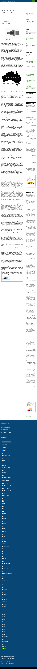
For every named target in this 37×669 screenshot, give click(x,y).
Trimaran (4, 584)
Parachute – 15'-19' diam (7, 485)
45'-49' (4, 621)
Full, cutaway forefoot (6, 641)
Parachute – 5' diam (6, 460)
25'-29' (4, 614)
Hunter (4, 548)
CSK (3, 508)
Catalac (4, 503)
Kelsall (4, 596)
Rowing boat (5, 575)
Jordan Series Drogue (6, 455)
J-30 (3, 553)
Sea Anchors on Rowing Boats (30, 45)
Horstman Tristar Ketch (6, 592)
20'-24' (4, 612)
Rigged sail (4, 465)
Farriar (4, 591)
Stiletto (4, 526)
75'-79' (4, 631)
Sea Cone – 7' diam (6, 493)
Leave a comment (10, 14)
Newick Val (5, 599)
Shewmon (4, 475)
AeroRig (4, 531)
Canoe (4, 536)
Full (3, 639)
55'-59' (4, 624)
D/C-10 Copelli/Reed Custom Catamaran (7, 425)
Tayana (4, 578)
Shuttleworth (5, 525)
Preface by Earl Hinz (29, 11)
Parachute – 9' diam (6, 462)
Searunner (4, 523)
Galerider (4, 453)
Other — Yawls (5, 570)
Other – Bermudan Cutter (7, 561)
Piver (4, 602)
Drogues (27, 19)
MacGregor (5, 518)
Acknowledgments (29, 97)
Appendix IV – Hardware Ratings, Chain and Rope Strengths (30, 78)
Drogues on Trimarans (29, 36)
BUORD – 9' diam (5, 452)
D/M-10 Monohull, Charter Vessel (9, 11)
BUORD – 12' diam (6, 480)
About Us (27, 95)
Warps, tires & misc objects (7, 477)
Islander (4, 551)
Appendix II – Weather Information (29, 72)
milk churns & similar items (7, 457)
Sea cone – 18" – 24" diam (7, 467)
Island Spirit (5, 513)
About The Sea (31, 103)
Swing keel (4, 646)
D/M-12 (19, 268)
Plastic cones (5, 463)
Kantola (4, 594)
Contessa (4, 539)
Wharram (4, 528)
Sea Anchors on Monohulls (30, 41)
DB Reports (28, 31)
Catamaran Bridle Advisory (30, 57)
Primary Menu (36, 1)
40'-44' (4, 619)
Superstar (4, 576)
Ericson (4, 543)
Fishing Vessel (5, 583)
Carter (4, 538)
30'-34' (4, 616)
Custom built (5, 589)
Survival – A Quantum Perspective (29, 14)
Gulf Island (4, 544)
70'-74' (4, 629)
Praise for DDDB (31, 192)
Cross (4, 587)
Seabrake (4, 472)
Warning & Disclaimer (29, 23)
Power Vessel (5, 581)
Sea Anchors (28, 17)
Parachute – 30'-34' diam (7, 490)
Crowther (4, 506)
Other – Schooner (5, 568)
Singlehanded (5, 444)
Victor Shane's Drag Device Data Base (8, 1)
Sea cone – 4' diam (6, 470)
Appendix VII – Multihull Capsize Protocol (29, 86)
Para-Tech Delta (5, 458)
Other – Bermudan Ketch (7, 563)
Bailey (4, 501)
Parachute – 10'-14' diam (7, 483)
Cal (3, 533)
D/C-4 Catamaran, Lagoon (11, 661)
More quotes (28, 188)
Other (4, 520)
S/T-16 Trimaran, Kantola (10, 656)
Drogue (4, 449)
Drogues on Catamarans (29, 33)
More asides (28, 416)
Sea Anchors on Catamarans (30, 38)
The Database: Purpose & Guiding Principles (30, 22)
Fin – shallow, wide (5, 636)
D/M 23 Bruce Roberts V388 (5, 427)
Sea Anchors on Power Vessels (30, 42)
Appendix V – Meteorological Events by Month (30, 81)
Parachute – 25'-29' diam (7, 488)
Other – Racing (5, 601)
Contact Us (27, 99)
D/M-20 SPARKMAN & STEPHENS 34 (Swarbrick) (8, 432)
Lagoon (4, 516)
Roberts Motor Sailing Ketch (7, 573)
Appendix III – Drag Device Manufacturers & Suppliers (30, 75)
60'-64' (4, 626)
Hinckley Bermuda (6, 546)
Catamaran (4, 500)
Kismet (4, 597)
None (3, 644)
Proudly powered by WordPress (5, 667)
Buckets (4, 450)
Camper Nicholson (6, 534)
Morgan (4, 556)
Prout (4, 521)
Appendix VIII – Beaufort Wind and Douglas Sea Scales (30, 89)
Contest (4, 541)
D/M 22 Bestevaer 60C (4, 429)
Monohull (4, 530)
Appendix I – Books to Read (30, 70)
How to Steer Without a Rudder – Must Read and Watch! (31, 62)
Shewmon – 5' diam (6, 495)
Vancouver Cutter (6, 580)
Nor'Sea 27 (4, 558)
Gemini (4, 511)
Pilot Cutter (5, 571)
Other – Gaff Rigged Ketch (7, 566)
